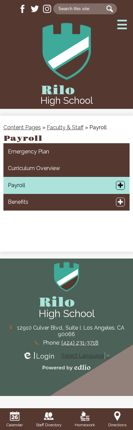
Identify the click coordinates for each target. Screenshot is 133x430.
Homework (85, 425)
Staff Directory (49, 425)
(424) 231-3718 (80, 343)
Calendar (14, 425)
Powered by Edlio (66, 367)
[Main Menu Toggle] (122, 24)
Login (38, 356)
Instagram (47, 9)
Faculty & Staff (65, 127)
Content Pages (22, 127)
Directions (117, 425)
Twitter (35, 9)
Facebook (22, 9)
